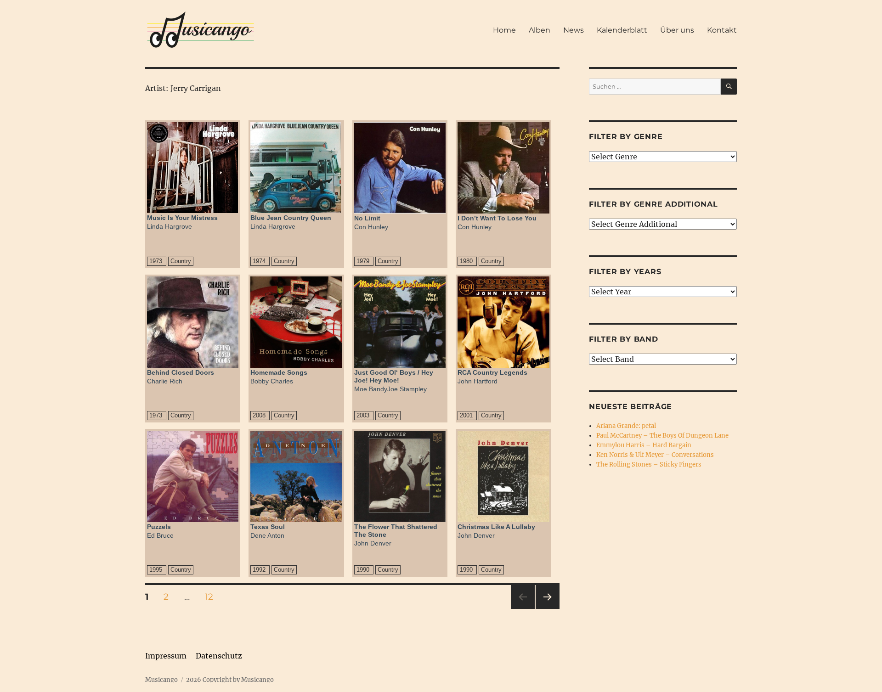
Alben (539, 30)
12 (212, 596)
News (573, 30)
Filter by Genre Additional (653, 204)
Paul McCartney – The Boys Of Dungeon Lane (662, 435)
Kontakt (722, 30)
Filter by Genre (625, 136)
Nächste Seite (548, 608)
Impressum (166, 655)
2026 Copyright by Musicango (230, 680)
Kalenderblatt (622, 30)
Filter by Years (625, 271)
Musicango (161, 680)
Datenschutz (219, 655)
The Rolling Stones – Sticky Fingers (648, 464)
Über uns (677, 30)
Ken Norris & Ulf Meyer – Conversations (655, 455)
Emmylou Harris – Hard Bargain (643, 445)
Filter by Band (623, 339)
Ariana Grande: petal (626, 426)
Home (504, 30)
